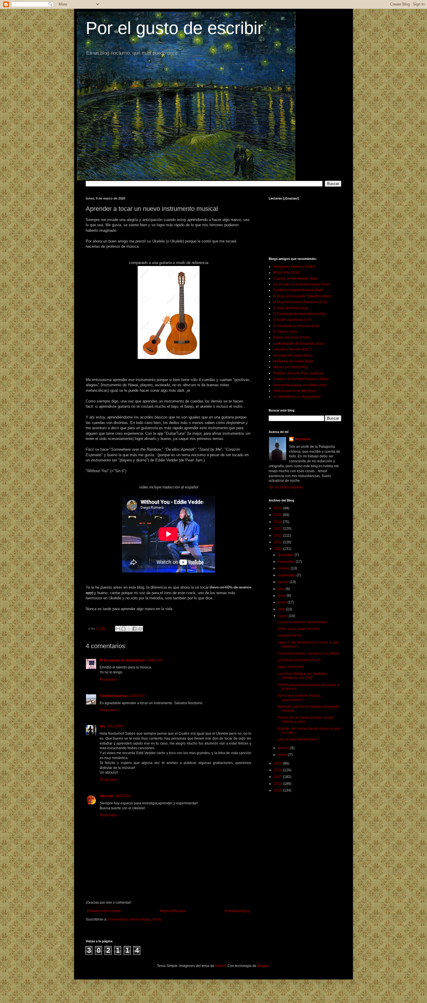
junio (282, 596)
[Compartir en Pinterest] (140, 629)
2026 (278, 508)
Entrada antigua (237, 911)
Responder (108, 679)
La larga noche (289, 635)
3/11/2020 (115, 726)
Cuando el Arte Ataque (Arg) (295, 278)
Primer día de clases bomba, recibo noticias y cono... (305, 720)
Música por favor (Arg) (290, 367)
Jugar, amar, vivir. (290, 667)
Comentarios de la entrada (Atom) (135, 919)
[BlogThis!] (123, 629)
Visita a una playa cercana (298, 629)
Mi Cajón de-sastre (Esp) (292, 355)
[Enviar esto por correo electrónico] (118, 629)
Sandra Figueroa (113, 696)
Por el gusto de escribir (174, 28)
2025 (278, 515)
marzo (283, 616)
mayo (283, 602)
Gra (103, 726)
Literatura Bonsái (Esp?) (292, 349)
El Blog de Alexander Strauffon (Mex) (302, 296)
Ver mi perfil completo (286, 487)
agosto (284, 582)
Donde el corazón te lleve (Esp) (298, 290)
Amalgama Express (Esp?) (294, 267)
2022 (278, 535)
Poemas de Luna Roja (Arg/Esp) (298, 373)
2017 (278, 777)
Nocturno (302, 439)
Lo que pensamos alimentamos (302, 622)
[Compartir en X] (129, 629)
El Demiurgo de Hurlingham (122, 660)
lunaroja (106, 796)
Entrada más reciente (104, 911)
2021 (278, 542)
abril (282, 609)
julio (282, 589)
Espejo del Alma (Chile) (291, 337)
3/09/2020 (155, 660)
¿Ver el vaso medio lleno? (297, 739)
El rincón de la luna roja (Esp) (296, 326)
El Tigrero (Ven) (285, 332)
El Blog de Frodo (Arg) (290, 308)
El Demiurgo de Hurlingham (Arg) (299, 314)
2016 (278, 784)
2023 (278, 528)
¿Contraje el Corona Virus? (299, 660)
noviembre (287, 562)
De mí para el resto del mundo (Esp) (301, 284)
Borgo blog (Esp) (286, 272)
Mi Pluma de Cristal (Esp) (293, 361)
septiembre (287, 575)
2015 (278, 790)
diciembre (286, 555)
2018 (278, 770)
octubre (284, 568)
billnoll (220, 966)
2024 (278, 522)
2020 (278, 549)
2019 (278, 763)
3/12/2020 (123, 796)
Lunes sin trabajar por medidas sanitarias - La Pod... (301, 676)
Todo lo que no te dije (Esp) (294, 391)
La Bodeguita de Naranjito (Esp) (298, 343)
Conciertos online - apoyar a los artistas (308, 653)
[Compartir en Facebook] (134, 629)
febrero (284, 748)
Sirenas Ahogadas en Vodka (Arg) (299, 385)
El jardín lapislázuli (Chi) (292, 320)
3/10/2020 (137, 696)
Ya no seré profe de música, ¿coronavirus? (299, 697)
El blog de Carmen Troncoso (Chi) (300, 302)
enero (283, 755)
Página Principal (173, 911)
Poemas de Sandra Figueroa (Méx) (301, 379)
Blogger (263, 966)
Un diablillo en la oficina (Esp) (296, 397)
